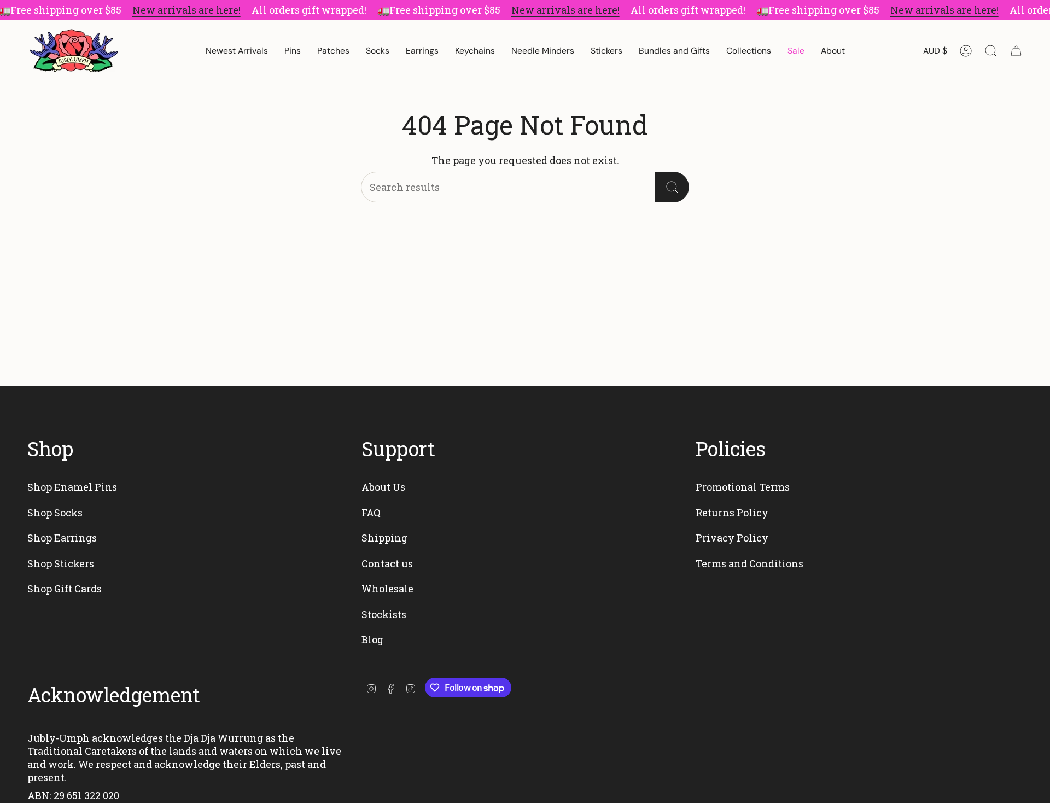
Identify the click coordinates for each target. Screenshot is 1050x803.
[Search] (672, 187)
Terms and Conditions (749, 563)
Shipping (384, 537)
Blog (372, 639)
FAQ (371, 512)
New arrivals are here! (186, 9)
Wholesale (387, 588)
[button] (292, 50)
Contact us (387, 563)
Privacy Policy (732, 537)
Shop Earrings (62, 537)
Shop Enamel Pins (72, 486)
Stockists (383, 614)
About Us (383, 486)
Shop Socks (55, 512)
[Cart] (1016, 51)
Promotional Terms (743, 486)
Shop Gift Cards (64, 588)
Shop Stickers (60, 563)
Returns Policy (732, 512)
